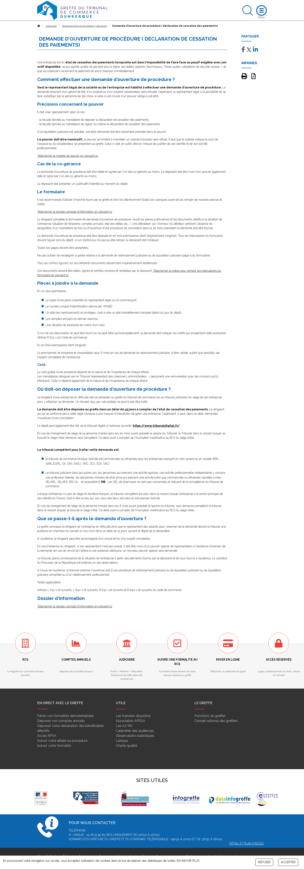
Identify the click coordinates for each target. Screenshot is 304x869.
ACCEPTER (288, 862)
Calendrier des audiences (135, 731)
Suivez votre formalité (54, 746)
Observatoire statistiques (135, 736)
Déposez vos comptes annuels (61, 721)
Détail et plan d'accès (246, 843)
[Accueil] (38, 25)
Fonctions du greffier (209, 716)
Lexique (122, 741)
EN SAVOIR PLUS (188, 860)
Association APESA (130, 721)
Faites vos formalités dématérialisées (65, 716)
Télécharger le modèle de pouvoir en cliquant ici (67, 155)
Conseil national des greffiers (216, 721)
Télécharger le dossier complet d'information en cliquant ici (74, 211)
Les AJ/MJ (124, 726)
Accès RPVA (46, 736)
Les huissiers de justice (133, 716)
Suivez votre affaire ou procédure (62, 741)
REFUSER (264, 862)
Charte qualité (126, 746)
